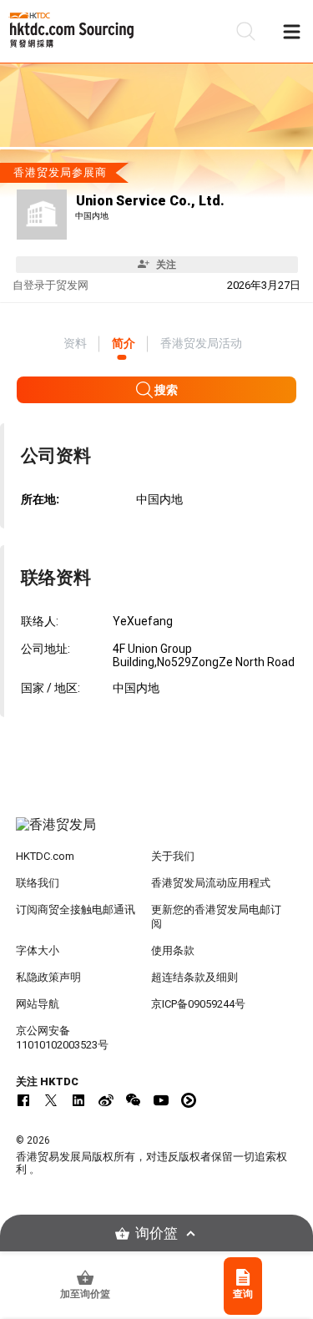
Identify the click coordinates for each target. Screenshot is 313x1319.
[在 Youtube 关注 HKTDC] (161, 1100)
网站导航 (37, 1004)
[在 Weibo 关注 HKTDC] (106, 1100)
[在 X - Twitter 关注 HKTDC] (50, 1100)
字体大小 (37, 950)
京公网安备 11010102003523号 (62, 1037)
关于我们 (172, 856)
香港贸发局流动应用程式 (210, 883)
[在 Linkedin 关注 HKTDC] (78, 1100)
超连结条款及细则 (194, 977)
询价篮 (156, 1233)
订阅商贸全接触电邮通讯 (75, 909)
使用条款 (172, 950)
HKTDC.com (45, 856)
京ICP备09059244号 (198, 1004)
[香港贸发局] (157, 833)
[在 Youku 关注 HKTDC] (188, 1100)
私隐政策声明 (48, 977)
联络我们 (37, 883)
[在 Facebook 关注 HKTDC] (23, 1100)
